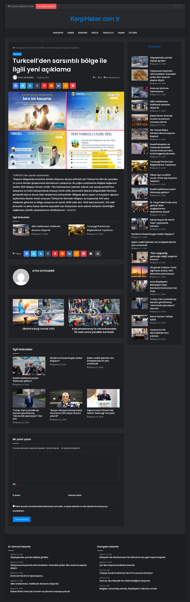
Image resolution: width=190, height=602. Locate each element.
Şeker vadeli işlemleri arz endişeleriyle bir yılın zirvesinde (100, 361)
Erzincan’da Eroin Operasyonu (71, 6)
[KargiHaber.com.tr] (95, 18)
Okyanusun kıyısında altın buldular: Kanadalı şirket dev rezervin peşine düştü (163, 75)
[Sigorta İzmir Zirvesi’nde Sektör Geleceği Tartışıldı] (103, 398)
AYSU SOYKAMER (26, 77)
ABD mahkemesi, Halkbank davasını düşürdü (160, 104)
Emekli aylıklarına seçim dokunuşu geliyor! (25, 379)
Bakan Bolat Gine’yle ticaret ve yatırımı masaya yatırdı (161, 118)
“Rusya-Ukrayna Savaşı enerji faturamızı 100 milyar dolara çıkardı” (66, 413)
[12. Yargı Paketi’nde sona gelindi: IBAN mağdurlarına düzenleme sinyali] (140, 206)
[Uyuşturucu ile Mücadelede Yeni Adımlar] (140, 333)
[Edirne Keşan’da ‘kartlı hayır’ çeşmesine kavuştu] (140, 223)
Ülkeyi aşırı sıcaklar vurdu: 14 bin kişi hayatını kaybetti (163, 178)
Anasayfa (58, 33)
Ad (15, 484)
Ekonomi (82, 33)
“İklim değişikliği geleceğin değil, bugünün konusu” (163, 256)
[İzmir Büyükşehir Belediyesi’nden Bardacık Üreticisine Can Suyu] (140, 285)
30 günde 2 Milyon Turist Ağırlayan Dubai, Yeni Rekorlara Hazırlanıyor (163, 270)
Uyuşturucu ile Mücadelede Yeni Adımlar (159, 332)
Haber (70, 33)
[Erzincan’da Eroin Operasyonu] (140, 92)
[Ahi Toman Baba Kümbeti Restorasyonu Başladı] (140, 134)
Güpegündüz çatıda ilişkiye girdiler (161, 59)
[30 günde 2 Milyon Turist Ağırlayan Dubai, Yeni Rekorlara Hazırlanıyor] (140, 271)
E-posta (17, 495)
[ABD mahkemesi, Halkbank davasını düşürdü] (21, 230)
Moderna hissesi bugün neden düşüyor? (66, 359)
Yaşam (121, 33)
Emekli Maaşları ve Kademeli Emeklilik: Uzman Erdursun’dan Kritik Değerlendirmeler (162, 149)
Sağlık (94, 33)
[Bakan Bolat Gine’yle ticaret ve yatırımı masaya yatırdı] (140, 119)
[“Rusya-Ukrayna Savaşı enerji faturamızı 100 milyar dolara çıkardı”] (66, 398)
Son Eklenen (154, 46)
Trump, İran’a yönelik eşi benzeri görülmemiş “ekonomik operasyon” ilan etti (27, 414)
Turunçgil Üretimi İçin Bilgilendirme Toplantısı (163, 163)
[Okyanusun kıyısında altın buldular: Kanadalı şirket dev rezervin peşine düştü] (140, 75)
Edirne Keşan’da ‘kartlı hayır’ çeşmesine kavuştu (162, 223)
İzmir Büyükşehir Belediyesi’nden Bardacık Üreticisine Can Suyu (163, 286)
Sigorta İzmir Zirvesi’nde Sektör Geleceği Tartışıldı (101, 412)
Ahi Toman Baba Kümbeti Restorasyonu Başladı (162, 133)
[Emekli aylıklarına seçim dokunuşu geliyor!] (29, 366)
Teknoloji (108, 33)
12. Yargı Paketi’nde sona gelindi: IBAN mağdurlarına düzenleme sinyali (163, 207)
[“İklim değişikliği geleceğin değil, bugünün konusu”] (140, 257)
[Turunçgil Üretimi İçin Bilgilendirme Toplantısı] (76, 230)
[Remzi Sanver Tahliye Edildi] (140, 320)
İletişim (133, 33)
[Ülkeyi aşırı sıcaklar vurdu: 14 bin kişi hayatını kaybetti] (140, 179)
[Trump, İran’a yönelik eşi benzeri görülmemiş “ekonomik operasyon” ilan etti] (29, 398)
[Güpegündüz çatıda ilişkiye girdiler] (140, 61)
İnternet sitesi (74, 495)
